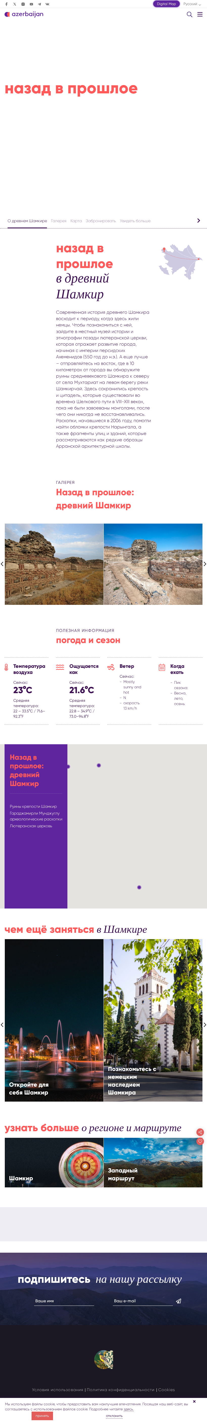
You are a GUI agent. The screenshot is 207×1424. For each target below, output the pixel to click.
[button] (68, 766)
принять (42, 1416)
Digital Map (166, 4)
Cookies (166, 1389)
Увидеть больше (135, 220)
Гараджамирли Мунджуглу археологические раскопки (36, 816)
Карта (76, 220)
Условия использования (58, 1389)
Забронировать (101, 220)
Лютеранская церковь (31, 825)
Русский (190, 4)
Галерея (58, 220)
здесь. (129, 1409)
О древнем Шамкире (27, 220)
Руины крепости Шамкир (33, 806)
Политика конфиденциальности (120, 1389)
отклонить (114, 1416)
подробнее (67, 1028)
